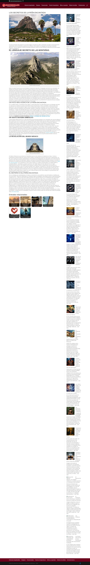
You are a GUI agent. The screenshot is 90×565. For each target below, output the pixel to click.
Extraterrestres (82, 5)
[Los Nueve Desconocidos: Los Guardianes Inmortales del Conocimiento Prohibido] (70, 538)
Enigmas (38, 5)
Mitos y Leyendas (64, 5)
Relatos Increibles (73, 5)
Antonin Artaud (49, 132)
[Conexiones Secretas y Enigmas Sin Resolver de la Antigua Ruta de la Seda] (70, 138)
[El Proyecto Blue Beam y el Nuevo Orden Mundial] (70, 238)
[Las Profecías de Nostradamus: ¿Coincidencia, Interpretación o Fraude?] (70, 516)
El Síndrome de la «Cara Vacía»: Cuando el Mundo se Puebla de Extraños (74, 498)
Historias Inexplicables (30, 5)
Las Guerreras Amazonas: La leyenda (78, 409)
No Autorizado (15, 191)
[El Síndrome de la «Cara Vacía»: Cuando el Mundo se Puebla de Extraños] (70, 497)
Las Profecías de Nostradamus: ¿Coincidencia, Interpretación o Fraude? (73, 518)
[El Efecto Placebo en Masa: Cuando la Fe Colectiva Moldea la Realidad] (70, 90)
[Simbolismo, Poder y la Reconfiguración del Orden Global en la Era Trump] (70, 431)
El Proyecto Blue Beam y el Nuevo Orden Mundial (78, 237)
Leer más (74, 58)
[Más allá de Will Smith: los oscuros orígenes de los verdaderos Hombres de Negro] (70, 260)
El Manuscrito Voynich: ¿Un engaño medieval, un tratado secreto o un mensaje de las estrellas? (74, 479)
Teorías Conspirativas (54, 5)
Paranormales (45, 5)
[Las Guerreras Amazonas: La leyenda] (70, 411)
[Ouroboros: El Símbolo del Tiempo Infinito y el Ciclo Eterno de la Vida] (70, 188)
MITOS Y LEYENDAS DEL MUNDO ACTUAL (40, 116)
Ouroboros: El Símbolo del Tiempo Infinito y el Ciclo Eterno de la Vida (78, 188)
